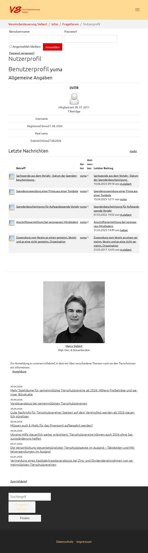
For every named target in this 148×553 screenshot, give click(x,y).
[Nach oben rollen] (139, 544)
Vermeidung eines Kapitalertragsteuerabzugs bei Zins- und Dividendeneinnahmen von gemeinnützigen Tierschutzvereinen (71, 462)
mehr (133, 151)
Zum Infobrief (18, 481)
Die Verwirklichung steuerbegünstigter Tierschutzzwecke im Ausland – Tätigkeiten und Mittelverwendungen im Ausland (72, 449)
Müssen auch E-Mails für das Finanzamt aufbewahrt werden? (51, 425)
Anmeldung (19, 371)
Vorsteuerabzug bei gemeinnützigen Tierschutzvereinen (48, 403)
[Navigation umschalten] (137, 9)
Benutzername (19, 31)
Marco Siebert (74, 346)
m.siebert (126, 183)
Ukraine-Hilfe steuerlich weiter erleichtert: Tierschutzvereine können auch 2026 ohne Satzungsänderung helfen (71, 436)
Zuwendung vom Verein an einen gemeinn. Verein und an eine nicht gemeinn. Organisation (116, 241)
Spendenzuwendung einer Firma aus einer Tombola (47, 191)
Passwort (70, 31)
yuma (74, 87)
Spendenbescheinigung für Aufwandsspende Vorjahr (47, 206)
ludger (124, 230)
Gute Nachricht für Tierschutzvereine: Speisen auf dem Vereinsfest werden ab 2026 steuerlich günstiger (72, 414)
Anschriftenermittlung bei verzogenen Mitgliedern (47, 222)
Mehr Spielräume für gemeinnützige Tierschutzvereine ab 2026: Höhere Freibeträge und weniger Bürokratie (73, 392)
